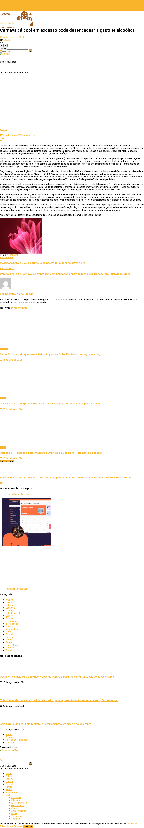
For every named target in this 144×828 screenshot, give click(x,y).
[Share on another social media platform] (1, 140)
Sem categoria (13, 645)
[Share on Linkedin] (1, 138)
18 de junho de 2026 (12, 458)
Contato (10, 742)
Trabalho (10, 650)
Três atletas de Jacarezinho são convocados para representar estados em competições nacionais (59, 700)
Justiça (9, 626)
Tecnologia (11, 647)
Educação (10, 610)
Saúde (11, 23)
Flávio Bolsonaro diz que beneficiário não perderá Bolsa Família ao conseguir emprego (51, 354)
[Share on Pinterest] (3, 138)
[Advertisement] (72, 565)
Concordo (28, 826)
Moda (8, 631)
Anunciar (10, 737)
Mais (8, 795)
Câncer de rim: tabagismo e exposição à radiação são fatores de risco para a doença (50, 403)
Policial (9, 634)
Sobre (9, 734)
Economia (10, 607)
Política (4, 349)
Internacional (12, 623)
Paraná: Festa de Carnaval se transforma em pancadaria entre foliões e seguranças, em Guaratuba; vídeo (65, 477)
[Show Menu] (1, 5)
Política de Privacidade (17, 739)
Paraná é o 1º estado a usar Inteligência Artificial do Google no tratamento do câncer (51, 452)
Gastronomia (12, 621)
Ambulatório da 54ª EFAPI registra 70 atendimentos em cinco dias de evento (45, 724)
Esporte (10, 615)
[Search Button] (30, 50)
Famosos (10, 618)
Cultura (9, 605)
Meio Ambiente (13, 629)
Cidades (10, 602)
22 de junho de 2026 (12, 409)
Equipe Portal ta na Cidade (16, 294)
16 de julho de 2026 (12, 360)
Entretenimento (13, 613)
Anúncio (9, 599)
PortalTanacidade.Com (19, 494)
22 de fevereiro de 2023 (12, 37)
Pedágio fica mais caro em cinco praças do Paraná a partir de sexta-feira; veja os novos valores (57, 676)
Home (3, 23)
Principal (10, 639)
